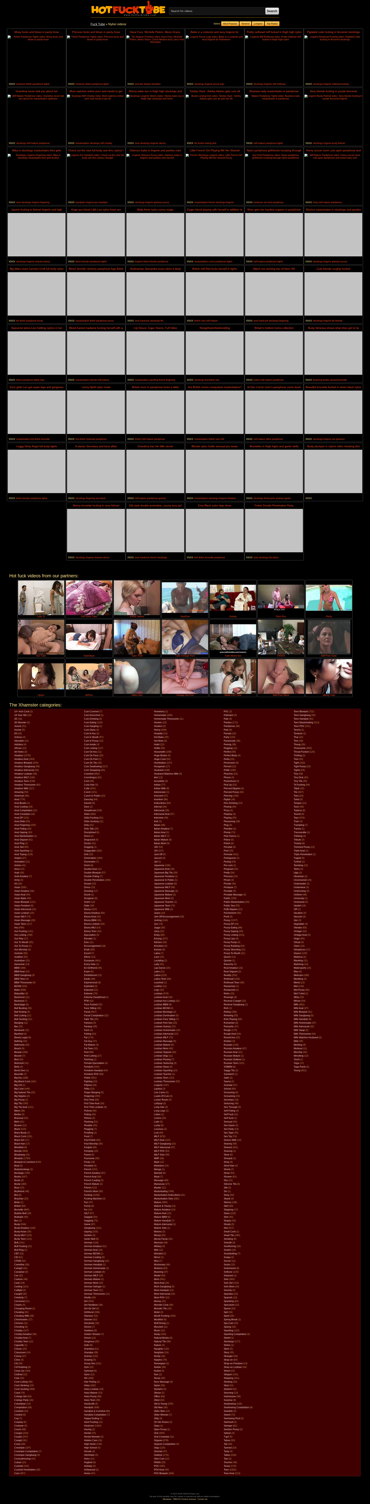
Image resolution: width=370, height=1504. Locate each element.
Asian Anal (19, 894)
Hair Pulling (90, 1381)
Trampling (299, 825)
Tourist (297, 814)
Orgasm (158, 1440)
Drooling (88, 891)
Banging (18, 1022)
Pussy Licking (231, 935)
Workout (298, 1048)
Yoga (296, 1063)
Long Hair (159, 1107)
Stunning (228, 1392)
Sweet (227, 1414)
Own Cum (159, 1458)
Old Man (158, 1407)
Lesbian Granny (162, 1026)
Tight (296, 762)
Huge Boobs (160, 755)
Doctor (87, 843)
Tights (297, 770)
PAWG (157, 1462)
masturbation (82, 143)
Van (296, 920)
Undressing (300, 891)
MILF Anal (159, 1140)
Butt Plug (19, 1250)
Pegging (228, 748)
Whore (297, 1001)
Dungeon (89, 898)
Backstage (19, 1004)
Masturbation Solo (163, 1198)
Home (87, 1473)
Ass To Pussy (21, 946)
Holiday (88, 1466)
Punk (226, 916)
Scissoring (229, 1092)
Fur (85, 1209)
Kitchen (158, 942)
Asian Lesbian (21, 913)
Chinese (18, 1323)
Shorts (227, 1169)
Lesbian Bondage (163, 1012)
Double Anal (90, 869)
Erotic (87, 949)
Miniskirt (158, 1253)
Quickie (228, 960)
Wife (296, 1004)
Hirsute (88, 1451)
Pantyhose (229, 726)
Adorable (19, 740)
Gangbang (89, 1228)
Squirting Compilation (235, 1334)
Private (227, 883)
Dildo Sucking (91, 821)
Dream (87, 883)
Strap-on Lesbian (233, 1367)
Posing (227, 861)
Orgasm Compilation (165, 1444)
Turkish (297, 861)
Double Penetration (94, 880)
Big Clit (18, 1085)
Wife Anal (299, 1008)
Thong (297, 744)
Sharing (228, 1143)
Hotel (157, 744)
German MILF (91, 1275)
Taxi (226, 1458)
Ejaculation (90, 935)
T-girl (226, 1436)
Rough (227, 1030)
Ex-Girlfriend (90, 968)
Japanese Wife (162, 909)
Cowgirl (18, 1440)
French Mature (91, 1184)
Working (298, 1044)
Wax (296, 971)
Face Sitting (90, 1008)
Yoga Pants (300, 1066)
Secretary (229, 1099)
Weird (297, 982)
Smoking (228, 1239)
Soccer (227, 1261)
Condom (18, 1411)
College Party (21, 1400)
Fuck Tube (98, 24)
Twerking (298, 865)
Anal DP (18, 817)
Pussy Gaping (231, 931)
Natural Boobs (161, 1337)
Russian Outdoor (232, 1059)
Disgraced (89, 839)
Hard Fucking (91, 1422)
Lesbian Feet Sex (163, 1022)
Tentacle (298, 733)
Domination (90, 858)
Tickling (298, 755)
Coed (17, 1392)
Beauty (18, 1052)
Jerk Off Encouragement (166, 916)
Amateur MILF (21, 777)
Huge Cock (160, 759)
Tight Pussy (300, 766)
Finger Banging (92, 1092)
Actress (18, 737)
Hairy (87, 1385)
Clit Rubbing (20, 1367)
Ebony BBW (90, 920)
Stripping (228, 1378)
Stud (226, 1385)
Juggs (157, 927)
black (103, 498)
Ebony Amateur (92, 913)
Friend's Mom (91, 1191)
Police (227, 839)
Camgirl (18, 1268)
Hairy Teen (89, 1400)
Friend (87, 1187)
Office (157, 1396)
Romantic (229, 1026)
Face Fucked (91, 1004)
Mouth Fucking (161, 1316)
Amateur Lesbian (23, 773)
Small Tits (229, 1235)
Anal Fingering (22, 825)
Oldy (156, 1418)
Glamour (88, 1316)
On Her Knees (161, 1422)
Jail (156, 861)
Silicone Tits (230, 1184)
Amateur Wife (21, 788)
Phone (227, 777)
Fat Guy (88, 1041)
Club (16, 1378)
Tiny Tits (298, 781)
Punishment (230, 913)
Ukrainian (299, 876)
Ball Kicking (20, 1012)
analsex (280, 498)
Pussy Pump (230, 942)
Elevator (88, 938)
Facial (87, 1012)
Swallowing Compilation (236, 1407)
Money (157, 1301)
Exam (87, 971)
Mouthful (158, 1319)
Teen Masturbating (303, 722)
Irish (156, 821)
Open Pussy (160, 1429)
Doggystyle (90, 850)
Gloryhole (89, 1323)
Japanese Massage (164, 891)
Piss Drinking (231, 803)
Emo (86, 942)
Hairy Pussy (90, 1396)
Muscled (158, 1326)
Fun (86, 1202)
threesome (269, 498)
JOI (155, 850)
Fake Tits (88, 1019)
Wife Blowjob (300, 1012)
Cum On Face (91, 755)
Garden (88, 1235)
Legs (156, 990)
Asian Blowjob (21, 902)
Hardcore (89, 1425)
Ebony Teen (90, 931)
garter (288, 498)
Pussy (227, 920)
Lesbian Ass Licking (164, 1001)
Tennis (297, 729)
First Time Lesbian (93, 1107)
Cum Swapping (92, 770)
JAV (156, 847)
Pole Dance (230, 836)
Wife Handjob (301, 1019)
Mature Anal (160, 1213)
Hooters (158, 726)
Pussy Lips (229, 938)
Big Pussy (19, 1099)
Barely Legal (21, 1037)
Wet (296, 986)
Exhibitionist (90, 975)
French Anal (90, 1176)
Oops (157, 1425)
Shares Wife (230, 1140)
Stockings (229, 1341)
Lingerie (158, 1085)
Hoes (87, 1458)
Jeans (157, 913)
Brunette (18, 1209)
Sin (225, 1191)
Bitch (16, 1121)
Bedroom (19, 1063)
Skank (227, 1198)
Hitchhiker (89, 1455)
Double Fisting (91, 876)
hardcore (21, 84)
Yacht (296, 1059)
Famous (88, 1022)
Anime (17, 865)
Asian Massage (22, 920)
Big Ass (18, 1077)
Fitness (88, 1118)
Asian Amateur (21, 891)
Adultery (18, 744)
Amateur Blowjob (23, 762)
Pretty (227, 872)
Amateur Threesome (25, 784)
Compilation (20, 1407)
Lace (156, 957)
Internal (158, 806)
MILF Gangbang (162, 1143)
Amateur (18, 755)
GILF (86, 1213)
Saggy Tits (229, 1070)
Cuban (17, 1462)
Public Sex (229, 905)
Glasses (88, 1319)
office (268, 439)
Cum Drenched (92, 715)
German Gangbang (94, 1261)
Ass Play (18, 938)
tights (47, 84)
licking (208, 143)
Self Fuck (228, 1114)
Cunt (86, 781)
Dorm (87, 865)
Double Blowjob (92, 872)
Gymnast (88, 1370)
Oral (156, 1433)
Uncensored (300, 880)
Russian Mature (232, 1055)
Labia (157, 953)
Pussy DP (229, 924)
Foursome (89, 1158)
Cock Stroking (21, 1385)
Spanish (228, 1297)
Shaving (228, 1151)
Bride (17, 1202)
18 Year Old (20, 715)
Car (16, 1275)
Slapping (228, 1209)
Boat (16, 1165)
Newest (245, 23)
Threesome (300, 748)
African (18, 748)
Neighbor (159, 1352)
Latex (157, 971)
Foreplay (88, 1151)
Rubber (228, 1041)
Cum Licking (90, 748)
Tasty (226, 1451)
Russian (228, 1044)
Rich (226, 1008)
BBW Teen (19, 979)
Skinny (227, 1202)
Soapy (227, 1257)
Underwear (299, 887)
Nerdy (157, 1356)
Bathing (18, 1041)
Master (157, 1187)
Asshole (18, 953)
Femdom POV (91, 1074)
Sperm (227, 1308)
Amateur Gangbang (24, 766)
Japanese (159, 865)
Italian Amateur (162, 828)
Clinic (17, 1359)
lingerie (209, 84)
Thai (296, 737)
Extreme (88, 993)
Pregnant (228, 869)
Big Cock (19, 1088)
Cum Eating (90, 722)
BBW (16, 968)
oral (217, 380)
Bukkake (18, 1217)
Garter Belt (89, 1239)
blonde (85, 261)
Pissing (227, 806)
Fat (85, 1037)
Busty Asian (20, 1231)
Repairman (229, 986)
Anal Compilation (23, 810)
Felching (88, 1059)
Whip (296, 997)
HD (85, 1378)
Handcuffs (89, 1403)
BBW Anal (19, 971)
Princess (228, 876)
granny (162, 498)
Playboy (228, 814)
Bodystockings (21, 1169)
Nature (157, 1345)
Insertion (158, 799)
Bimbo (17, 1114)
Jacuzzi (158, 858)
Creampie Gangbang (25, 1455)
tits (141, 84)
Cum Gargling (91, 726)
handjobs (80, 202)
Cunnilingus (90, 777)
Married (158, 1173)
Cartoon (18, 1279)
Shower (228, 1176)
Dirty (86, 825)
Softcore (228, 1272)
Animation (19, 861)
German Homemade (94, 1268)
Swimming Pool (232, 1418)
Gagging (88, 1220)
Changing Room (23, 1308)
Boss (16, 1187)
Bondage (19, 1173)
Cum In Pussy (91, 740)
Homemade (160, 715)
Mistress (158, 1268)
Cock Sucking (21, 1389)
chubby (108, 143)
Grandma (89, 1348)
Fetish (87, 1077)
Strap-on (228, 1359)
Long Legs (159, 1110)
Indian (157, 784)
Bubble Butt (20, 1213)
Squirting (228, 1330)
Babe (17, 990)
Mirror (157, 1257)
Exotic (87, 979)
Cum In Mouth (91, 737)
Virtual (297, 942)
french (212, 202)
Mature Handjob (162, 1220)
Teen (226, 1469)
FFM (86, 1001)
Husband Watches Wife (166, 773)
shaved (39, 261)
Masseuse (159, 1184)
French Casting (92, 1180)
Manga (157, 1169)
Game (87, 1224)
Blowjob (18, 1158)
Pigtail (227, 799)
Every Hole (90, 964)
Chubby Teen (21, 1341)
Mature (157, 1202)
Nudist (157, 1370)
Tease (227, 1466)
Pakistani (228, 715)
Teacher (228, 1462)
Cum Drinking (91, 718)
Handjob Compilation (95, 1414)
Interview (158, 817)
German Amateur (93, 1246)
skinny (162, 143)
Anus (17, 869)
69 (15, 733)
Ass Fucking (20, 931)
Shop (226, 1162)
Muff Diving (160, 1323)
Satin (226, 1077)
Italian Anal (160, 832)
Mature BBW (160, 1217)
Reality (227, 975)
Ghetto (87, 1297)
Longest (258, 23)
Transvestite (300, 832)
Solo (226, 1279)
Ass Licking (20, 935)
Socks (227, 1264)
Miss (156, 1261)
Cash (17, 1283)
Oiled (157, 1400)
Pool (226, 850)
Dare (86, 806)
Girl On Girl (90, 1308)
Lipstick (158, 1088)
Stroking (228, 1381)
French (87, 1169)
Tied (296, 759)
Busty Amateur (21, 1228)
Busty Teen (20, 1239)
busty (334, 143)
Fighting (88, 1081)
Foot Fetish (90, 1140)
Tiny (296, 773)
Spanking (229, 1301)
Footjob (88, 1147)
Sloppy (227, 1220)
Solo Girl (228, 1283)
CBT (16, 1253)
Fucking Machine (93, 1198)
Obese (157, 1392)
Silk (226, 1187)
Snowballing (230, 1253)
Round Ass (229, 1037)
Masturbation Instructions (167, 1195)
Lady (156, 964)
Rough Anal (230, 1033)
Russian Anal (231, 1052)
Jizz (156, 924)
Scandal (228, 1085)
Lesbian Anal (161, 997)
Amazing (19, 792)
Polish (227, 843)
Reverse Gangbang (234, 1004)
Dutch (87, 902)
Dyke (86, 905)
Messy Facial (161, 1239)
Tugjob (297, 858)
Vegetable (299, 924)
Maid (156, 1162)
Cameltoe (19, 1264)
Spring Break (230, 1319)
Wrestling (299, 1055)
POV (156, 1466)
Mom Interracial (162, 1294)
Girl (86, 1301)
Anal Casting (21, 806)
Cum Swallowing (93, 766)
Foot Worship (91, 1143)
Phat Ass (228, 773)
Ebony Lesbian (92, 924)
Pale (226, 718)
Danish (88, 803)
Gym (86, 1367)
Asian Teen (20, 924)
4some (17, 729)
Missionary (159, 1264)
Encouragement (92, 946)
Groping (88, 1359)
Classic (18, 1348)
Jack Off (158, 854)
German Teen (91, 1290)
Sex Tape (229, 1132)
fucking (345, 84)
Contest (18, 1414)
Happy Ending (91, 1418)
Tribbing (298, 836)
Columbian (20, 1403)
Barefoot (18, 1033)
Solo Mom (229, 1286)
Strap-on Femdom (233, 1363)
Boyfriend (19, 1191)
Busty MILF (20, 1235)
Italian (157, 825)
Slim (226, 1217)
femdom (156, 84)
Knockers (159, 946)
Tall (225, 1444)
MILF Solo (159, 1154)
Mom (156, 1279)
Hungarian (159, 766)
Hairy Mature (91, 1392)
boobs (201, 143)
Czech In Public (92, 795)
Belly (16, 1066)
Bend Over (19, 1070)
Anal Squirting (21, 850)
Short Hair (229, 1165)
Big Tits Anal (20, 1107)
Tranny (297, 828)
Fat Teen (88, 1048)
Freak (87, 1162)
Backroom (19, 997)
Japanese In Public (164, 880)
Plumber (228, 828)
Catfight (18, 1290)
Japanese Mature (163, 894)
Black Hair (19, 1143)
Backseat (19, 1001)
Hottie (157, 748)
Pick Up (228, 784)
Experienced (90, 982)
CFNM (17, 1261)
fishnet (341, 143)
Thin (296, 740)
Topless (298, 810)
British (17, 1206)
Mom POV (159, 1297)
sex (265, 202)
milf (274, 84)
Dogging (88, 847)
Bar (16, 1026)
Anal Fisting (20, 828)
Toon (296, 806)
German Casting (92, 1257)
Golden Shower (92, 1334)
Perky (227, 759)
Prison (227, 880)
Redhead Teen (231, 982)
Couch (17, 1429)
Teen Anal (229, 1473)
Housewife (159, 751)
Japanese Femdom (164, 876)
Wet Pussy (299, 990)
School (227, 1088)
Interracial (159, 810)
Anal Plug (19, 843)
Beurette (18, 1074)
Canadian (19, 1272)
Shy (226, 1180)
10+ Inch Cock (21, 711)
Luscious (158, 1129)
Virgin (297, 938)
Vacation (298, 913)
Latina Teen (160, 979)
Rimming (228, 1015)
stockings (199, 84)
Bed (16, 1059)
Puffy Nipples (231, 909)
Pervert (227, 766)
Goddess (88, 1330)
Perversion (229, 762)
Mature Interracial (163, 1224)
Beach (17, 1048)
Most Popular (230, 23)
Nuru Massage (161, 1381)
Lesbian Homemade (164, 1030)
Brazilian (19, 1198)
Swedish (228, 1411)
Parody (227, 733)
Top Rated (272, 23)
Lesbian (158, 993)
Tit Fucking (299, 784)
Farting (87, 1033)
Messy (157, 1235)
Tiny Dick (298, 777)
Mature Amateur (162, 1209)
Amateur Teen (21, 781)
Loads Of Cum (161, 1096)
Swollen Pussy (231, 1429)
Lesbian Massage (163, 1041)
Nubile (157, 1367)
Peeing (227, 744)
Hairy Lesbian (91, 1389)
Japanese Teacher (163, 902)
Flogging (88, 1129)
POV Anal (159, 1469)
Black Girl (19, 1140)
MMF (156, 1158)
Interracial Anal (162, 814)
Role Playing (230, 1019)
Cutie (87, 788)
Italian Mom (160, 843)
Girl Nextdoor (91, 1305)
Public (227, 898)
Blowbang (19, 1154)
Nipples (158, 1359)
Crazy (17, 1444)
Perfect (227, 751)
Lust (156, 1132)
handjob (103, 202)
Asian (17, 887)
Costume (19, 1425)
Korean (158, 949)
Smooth (228, 1242)
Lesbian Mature (162, 1044)
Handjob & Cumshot (94, 1411)
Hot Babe (159, 737)
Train (296, 821)
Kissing (158, 938)
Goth (86, 1345)
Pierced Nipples (232, 788)
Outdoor (158, 1455)
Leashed (158, 982)
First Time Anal (91, 1103)
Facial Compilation (94, 1015)
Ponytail (228, 847)
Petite (227, 770)
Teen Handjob (301, 718)
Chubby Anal (21, 1337)
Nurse (157, 1378)
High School (90, 1447)
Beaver (18, 1055)
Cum (16, 1473)
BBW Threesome (23, 982)
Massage (159, 1180)
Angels (18, 858)
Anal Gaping (20, 832)
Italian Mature (161, 839)
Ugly (296, 872)
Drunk (87, 894)
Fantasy (88, 1026)
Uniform (298, 894)
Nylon (157, 1385)
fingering (45, 202)
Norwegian (160, 1363)
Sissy (226, 1195)
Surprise (228, 1400)
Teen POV (299, 726)
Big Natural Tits (22, 1092)
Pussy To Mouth (232, 953)
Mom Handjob (161, 1290)
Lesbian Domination (164, 1015)
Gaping (88, 1231)
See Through (230, 1107)
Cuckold (18, 1466)
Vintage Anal (300, 935)
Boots (17, 1180)
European (89, 960)
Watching (299, 964)
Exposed (88, 990)
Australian (19, 960)
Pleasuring (229, 821)
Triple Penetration (303, 854)
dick (214, 143)
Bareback (19, 1030)
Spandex (228, 1294)
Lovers (157, 1118)
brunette (342, 380)
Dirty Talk (89, 828)
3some (17, 726)
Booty (17, 1184)
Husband (159, 770)
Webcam (298, 975)
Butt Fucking (20, 1246)
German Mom (91, 1283)
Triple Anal (299, 850)
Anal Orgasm (21, 839)
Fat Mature (89, 1044)
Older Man (159, 1411)
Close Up (19, 1370)
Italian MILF (160, 836)
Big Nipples (20, 1096)
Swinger (228, 1425)
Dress (87, 887)
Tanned (228, 1447)
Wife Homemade (302, 1022)
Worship (298, 1052)
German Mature (92, 1279)
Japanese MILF (162, 887)
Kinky (157, 935)
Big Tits (18, 1103)
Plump (227, 832)
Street (227, 1370)
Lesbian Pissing (162, 1059)
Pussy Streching (232, 949)
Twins (297, 869)
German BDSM (92, 1253)
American (19, 795)
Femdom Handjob (93, 1070)
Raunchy (228, 964)
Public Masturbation (234, 902)
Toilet (296, 799)
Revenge (228, 997)
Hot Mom (158, 740)
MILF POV (159, 1151)
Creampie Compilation (26, 1451)
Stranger (228, 1356)
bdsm (275, 557)
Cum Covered (91, 711)
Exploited (89, 986)
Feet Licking (90, 1055)
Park (226, 729)
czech (212, 261)
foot (207, 380)
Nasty (157, 1334)
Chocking (19, 1326)
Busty (17, 1224)
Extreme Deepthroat (94, 997)
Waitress (298, 957)
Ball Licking (20, 1015)
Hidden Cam (90, 1440)
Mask (157, 1176)
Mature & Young (162, 1206)
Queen (227, 957)
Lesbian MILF (161, 1037)
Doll (86, 854)
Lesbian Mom (161, 1048)
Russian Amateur (233, 1048)
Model (157, 1275)
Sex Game (229, 1125)
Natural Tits (160, 1341)
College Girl (20, 1396)
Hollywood (89, 1469)
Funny (87, 1206)
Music (157, 1330)
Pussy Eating (230, 927)
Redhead (229, 979)
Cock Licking (21, 1381)
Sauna (227, 1081)
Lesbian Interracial (163, 1033)
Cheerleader (21, 1319)
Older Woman (161, 1414)
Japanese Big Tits (163, 872)
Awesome (19, 964)
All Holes (19, 751)
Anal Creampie (22, 814)
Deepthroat (90, 810)
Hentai (87, 1433)
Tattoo (227, 1455)
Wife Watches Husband (306, 1037)
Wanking (298, 960)
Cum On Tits (90, 762)
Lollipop (158, 1103)
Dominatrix (89, 861)
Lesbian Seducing (163, 1063)
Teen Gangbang (302, 715)
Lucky (157, 1125)
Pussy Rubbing (232, 946)
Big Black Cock (22, 1081)
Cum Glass (90, 729)
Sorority (228, 1290)
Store (226, 1348)
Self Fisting (229, 1110)
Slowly (227, 1224)
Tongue (298, 803)
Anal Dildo (19, 821)
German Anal (91, 1250)
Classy (17, 1356)
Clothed (18, 1374)
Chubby (18, 1330)
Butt (16, 1242)
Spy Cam (228, 1323)
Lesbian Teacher (163, 1074)
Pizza (227, 810)
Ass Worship (20, 949)
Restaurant (229, 990)
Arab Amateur (21, 876)
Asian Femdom (22, 905)
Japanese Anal (162, 869)
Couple (18, 1436)
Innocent (158, 795)
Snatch (227, 1250)
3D (15, 718)
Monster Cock (161, 1305)
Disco (87, 836)
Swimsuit (228, 1422)
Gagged (88, 1217)
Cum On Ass (90, 751)
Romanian (229, 1022)
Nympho (158, 1389)
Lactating (159, 960)
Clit (16, 1363)
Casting (18, 1286)
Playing (228, 817)
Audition (18, 957)
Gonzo (87, 1337)
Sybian (227, 1433)
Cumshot (88, 773)
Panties (228, 722)
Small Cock (230, 1231)
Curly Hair (89, 784)
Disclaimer (167, 1499)
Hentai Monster (92, 1436)
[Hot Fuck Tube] (129, 8)
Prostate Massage (233, 894)
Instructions (160, 803)
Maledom (159, 1165)
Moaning (158, 1272)
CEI (16, 1257)
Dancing (88, 799)
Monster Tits (160, 1308)
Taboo (227, 1440)
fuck (270, 202)
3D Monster (20, 722)
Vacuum (298, 916)
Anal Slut (19, 847)
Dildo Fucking (91, 817)
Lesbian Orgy (161, 1055)
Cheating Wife (21, 1316)
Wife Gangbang (302, 1015)
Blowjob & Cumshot (24, 1162)
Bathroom (19, 1044)
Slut (226, 1228)
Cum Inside (90, 744)
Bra (16, 1195)
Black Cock (20, 1136)
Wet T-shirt (299, 993)
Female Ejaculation (94, 1063)
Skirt (226, 1206)
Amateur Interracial (24, 770)
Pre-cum (228, 865)
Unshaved (299, 902)
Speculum (229, 1305)
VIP (295, 909)
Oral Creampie (161, 1436)
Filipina (88, 1085)
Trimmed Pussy (302, 847)
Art (15, 883)
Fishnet (88, 1110)
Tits (295, 792)
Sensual (228, 1121)
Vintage (298, 931)
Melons (158, 1231)
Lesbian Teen (161, 1077)
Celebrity (19, 1297)
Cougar (18, 1433)
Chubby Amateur (23, 1334)
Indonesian (160, 792)
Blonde (18, 1151)
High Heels (90, 1444)
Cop (16, 1418)
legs (222, 84)
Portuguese (230, 858)
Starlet (227, 1337)
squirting (153, 380)
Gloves (87, 1326)
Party (226, 737)
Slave (227, 1213)
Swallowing (230, 1403)
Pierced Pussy (231, 792)
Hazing (88, 1429)
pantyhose (37, 84)
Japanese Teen (162, 905)
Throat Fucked (301, 751)
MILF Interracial (162, 1147)
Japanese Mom (162, 898)
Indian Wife (160, 788)
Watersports (300, 968)
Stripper (228, 1374)
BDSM (17, 986)
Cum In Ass (90, 733)
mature (34, 143)
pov (96, 202)
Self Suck (229, 1118)
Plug (226, 825)
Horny (157, 729)
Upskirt (297, 905)
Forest (87, 1154)
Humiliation (160, 762)
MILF (156, 1136)
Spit (226, 1312)
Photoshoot (230, 781)
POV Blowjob (161, 1473)
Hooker (158, 722)
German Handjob (93, 1264)
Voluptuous (299, 949)
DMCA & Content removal (184, 1499)
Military (157, 1246)
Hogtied (88, 1462)
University (299, 898)
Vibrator (298, 927)
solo (203, 320)
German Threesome (94, 1294)
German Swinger (93, 1286)
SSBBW (228, 1066)
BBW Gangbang (22, 975)
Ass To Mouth (21, 942)
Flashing (88, 1121)
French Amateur (92, 1173)
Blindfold (19, 1147)
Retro (227, 993)
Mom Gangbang (162, 1286)
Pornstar (228, 854)
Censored (19, 1301)
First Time (89, 1099)
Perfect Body (230, 755)
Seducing (229, 1103)
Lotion (157, 1114)
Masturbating (161, 1191)
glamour (158, 202)
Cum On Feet (91, 759)
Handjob (88, 1407)
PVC (226, 711)
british (197, 320)
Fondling (88, 1132)
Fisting (87, 1114)
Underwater (300, 883)
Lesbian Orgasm (162, 1052)
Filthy (87, 1088)
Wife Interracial (301, 1026)
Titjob (296, 788)
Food (86, 1136)
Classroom (20, 1352)
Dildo (87, 814)
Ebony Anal (90, 916)
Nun (156, 1374)
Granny (88, 1356)
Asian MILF (20, 916)
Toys (296, 817)
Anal (16, 799)
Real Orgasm (231, 971)
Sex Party (229, 1129)
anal (137, 84)
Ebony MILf (90, 927)
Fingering (89, 1096)
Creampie (19, 1447)
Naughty (158, 1348)
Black (17, 1129)
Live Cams (159, 1092)
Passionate (229, 740)
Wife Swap (299, 1030)
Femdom (88, 1066)
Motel (157, 1312)
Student (228, 1389)
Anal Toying (20, 854)
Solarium (228, 1275)
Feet (86, 1052)
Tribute (297, 839)
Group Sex (89, 1363)
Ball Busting (20, 1008)
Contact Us (202, 1499)
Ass (16, 927)
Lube (156, 1121)
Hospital (158, 733)
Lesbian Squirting (163, 1070)
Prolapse (228, 887)
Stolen (227, 1345)
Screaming (229, 1096)
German (88, 1242)
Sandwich (229, 1074)
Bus (16, 1220)
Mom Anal (159, 1283)
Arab (16, 872)
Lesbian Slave (161, 1066)
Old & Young (160, 1403)
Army (17, 880)
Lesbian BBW (161, 1004)
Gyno (87, 1374)
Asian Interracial (22, 909)
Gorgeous (89, 1341)
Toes (296, 795)
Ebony (87, 909)
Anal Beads (20, 803)
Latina (157, 975)
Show (227, 1173)
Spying (227, 1326)
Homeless (159, 711)
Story (226, 1352)
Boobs (17, 1176)
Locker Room (161, 1099)
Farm (86, 1030)
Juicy (156, 931)
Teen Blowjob (301, 711)
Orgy (156, 1447)
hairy (315, 202)
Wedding (298, 979)
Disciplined (90, 832)
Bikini (17, 1110)
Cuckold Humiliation (24, 1469)
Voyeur (297, 953)
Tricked (297, 843)
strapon (147, 84)
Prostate (228, 891)
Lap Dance (160, 968)
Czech (87, 792)
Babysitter (19, 993)
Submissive (230, 1396)
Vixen (297, 946)
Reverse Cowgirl (232, 1001)
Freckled (88, 1165)
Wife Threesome (302, 1033)
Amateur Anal (21, 759)
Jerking (158, 920)
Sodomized (230, 1268)
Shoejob (228, 1158)
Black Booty (20, 1132)
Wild (296, 1041)
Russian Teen (231, 1063)
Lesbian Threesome (164, 1081)
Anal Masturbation (23, 836)
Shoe (226, 1154)
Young (297, 1070)
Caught (18, 1294)
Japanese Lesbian (163, 883)
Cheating (19, 1312)
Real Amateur (231, 968)
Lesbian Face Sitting (164, 1019)
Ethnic (87, 957)
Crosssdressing (22, 1458)
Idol (156, 777)
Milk (156, 1250)
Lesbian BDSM (162, 1008)
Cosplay (18, 1422)
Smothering (230, 1246)
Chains (18, 1305)
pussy (216, 84)
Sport (226, 1316)
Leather (158, 986)
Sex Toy (228, 1136)
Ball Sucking (20, 1019)
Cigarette (19, 1345)
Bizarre (18, 1125)
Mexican (158, 1242)
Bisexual (18, 1118)
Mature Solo (160, 1228)
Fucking (88, 1195)
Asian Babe (20, 898)
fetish (29, 84)
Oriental (158, 1451)
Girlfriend (89, 1312)
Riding (227, 1012)
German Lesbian (93, 1272)
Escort (87, 953)
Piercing (228, 795)
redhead (281, 84)
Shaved (228, 1147)
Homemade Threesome (166, 718)
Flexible (88, 1125)
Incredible (159, 781)
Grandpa (88, 1352)
